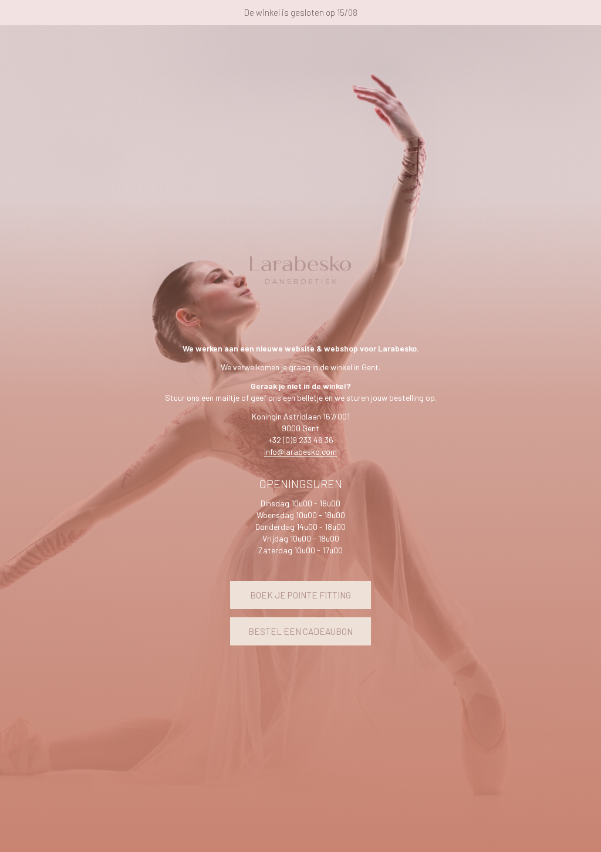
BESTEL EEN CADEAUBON (300, 631)
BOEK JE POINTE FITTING (300, 595)
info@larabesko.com (300, 452)
